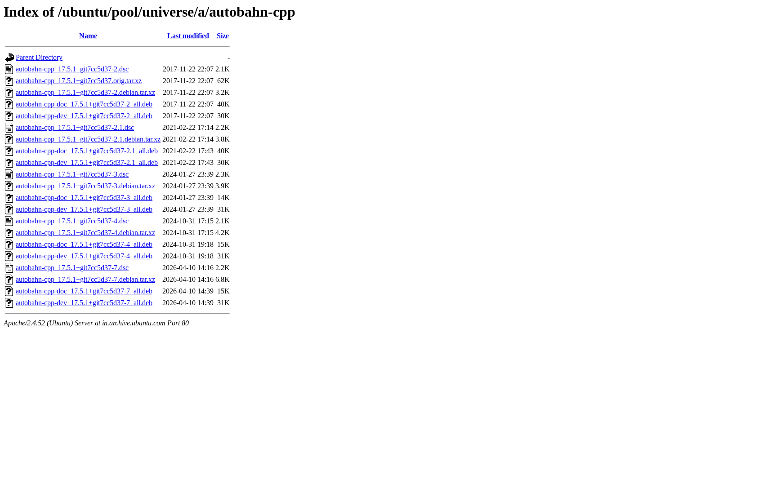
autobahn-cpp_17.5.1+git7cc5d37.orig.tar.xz (79, 80)
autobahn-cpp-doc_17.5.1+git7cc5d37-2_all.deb (84, 104)
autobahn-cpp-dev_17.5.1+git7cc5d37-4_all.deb (84, 256)
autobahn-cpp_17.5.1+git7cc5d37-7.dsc (72, 267)
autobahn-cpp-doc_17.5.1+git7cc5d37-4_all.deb (84, 244)
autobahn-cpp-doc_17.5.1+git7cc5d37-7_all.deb (84, 291)
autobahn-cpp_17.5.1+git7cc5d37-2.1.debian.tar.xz (88, 139)
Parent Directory (39, 57)
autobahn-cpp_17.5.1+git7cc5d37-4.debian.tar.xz (85, 232)
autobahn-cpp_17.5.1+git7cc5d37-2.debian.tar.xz (85, 92)
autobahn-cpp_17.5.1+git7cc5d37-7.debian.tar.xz (85, 279)
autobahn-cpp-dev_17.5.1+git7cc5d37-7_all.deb (84, 303)
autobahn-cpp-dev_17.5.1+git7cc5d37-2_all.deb (84, 116)
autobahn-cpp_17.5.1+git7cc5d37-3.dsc (72, 174)
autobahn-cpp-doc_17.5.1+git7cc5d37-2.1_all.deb (87, 151)
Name (88, 36)
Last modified (188, 36)
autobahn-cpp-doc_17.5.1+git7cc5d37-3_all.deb (84, 197)
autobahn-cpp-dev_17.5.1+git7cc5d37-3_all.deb (84, 209)
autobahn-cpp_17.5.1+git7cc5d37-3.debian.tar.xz (85, 186)
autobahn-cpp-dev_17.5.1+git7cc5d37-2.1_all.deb (87, 162)
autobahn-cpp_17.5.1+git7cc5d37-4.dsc (72, 221)
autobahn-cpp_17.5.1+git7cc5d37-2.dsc (72, 69)
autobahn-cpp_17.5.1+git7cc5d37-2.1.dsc (75, 127)
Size (223, 36)
